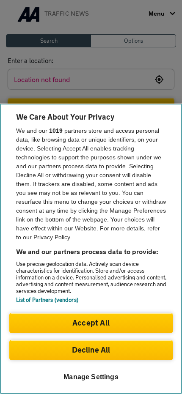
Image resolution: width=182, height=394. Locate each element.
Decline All (91, 349)
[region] (91, 249)
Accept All (91, 322)
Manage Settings (90, 376)
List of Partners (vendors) (47, 299)
